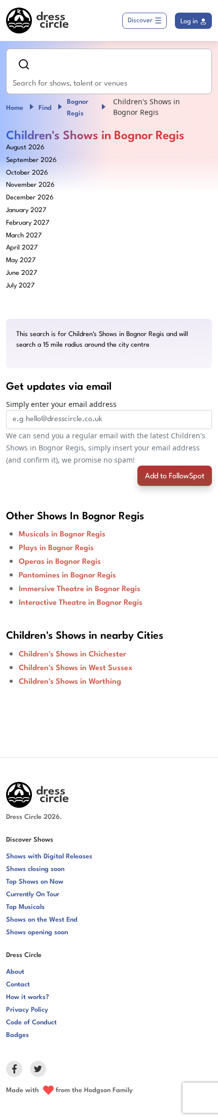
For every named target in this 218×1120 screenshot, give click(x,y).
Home (14, 108)
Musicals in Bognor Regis (62, 534)
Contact (18, 984)
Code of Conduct (31, 1022)
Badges (17, 1035)
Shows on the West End (42, 920)
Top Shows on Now (34, 882)
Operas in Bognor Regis (60, 562)
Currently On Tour (32, 894)
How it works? (27, 997)
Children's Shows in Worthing (70, 682)
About (15, 972)
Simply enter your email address (61, 404)
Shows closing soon (35, 869)
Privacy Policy (27, 1010)
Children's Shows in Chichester (72, 654)
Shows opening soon (37, 932)
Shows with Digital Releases (49, 856)
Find (45, 108)
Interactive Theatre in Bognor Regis (80, 603)
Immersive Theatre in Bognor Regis (79, 589)
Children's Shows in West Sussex (75, 668)
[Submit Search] (24, 64)
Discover (140, 20)
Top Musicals (25, 907)
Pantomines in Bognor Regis (67, 575)
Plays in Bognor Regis (56, 548)
